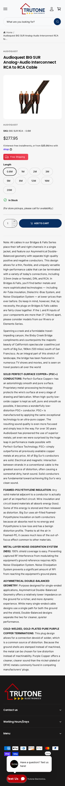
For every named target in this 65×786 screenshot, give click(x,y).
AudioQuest (10, 51)
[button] (5, 9)
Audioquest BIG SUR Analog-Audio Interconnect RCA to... (30, 37)
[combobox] (32, 21)
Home (9, 32)
